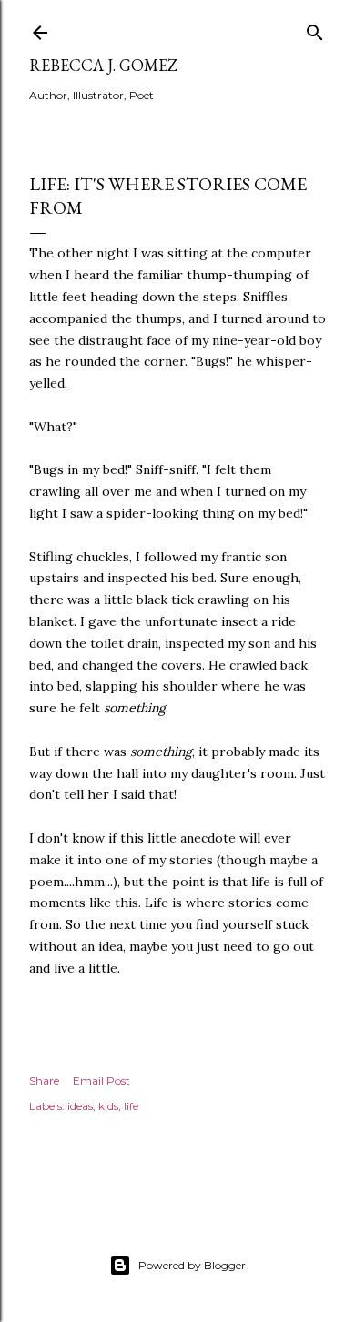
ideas (80, 1106)
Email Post (101, 1080)
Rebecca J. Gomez (103, 65)
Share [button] (44, 1080)
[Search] (315, 28)
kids (108, 1106)
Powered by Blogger (192, 1265)
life (131, 1106)
